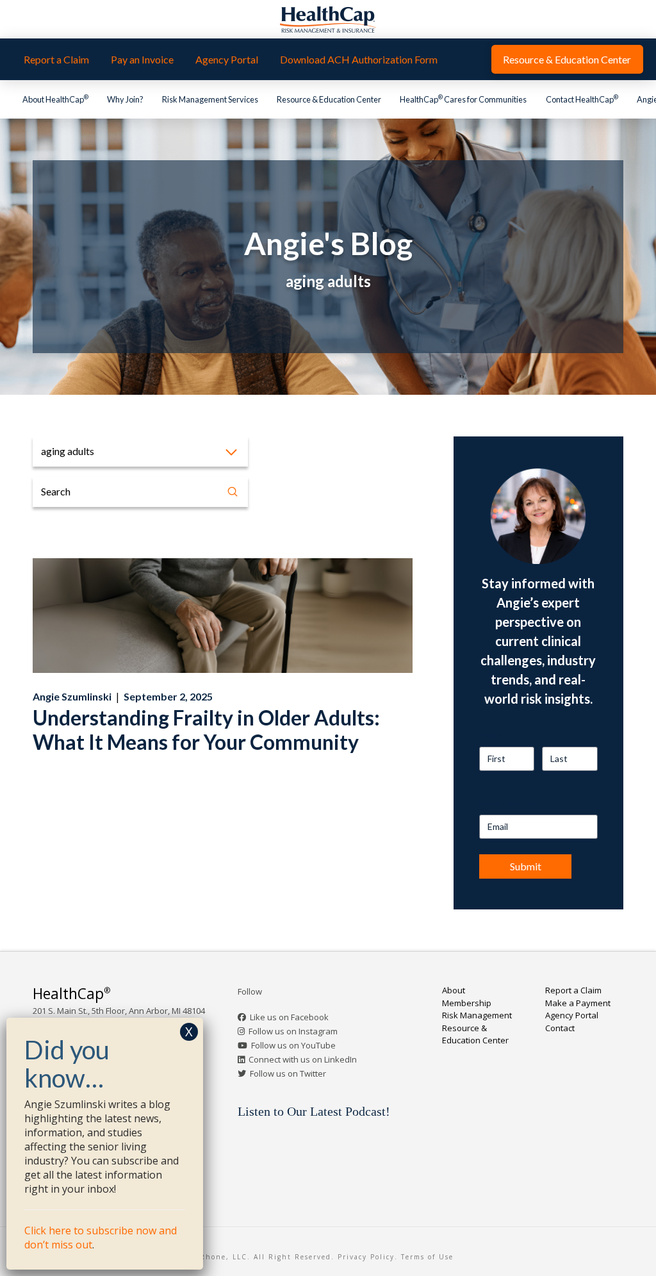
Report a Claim (573, 990)
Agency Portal (571, 1015)
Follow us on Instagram (293, 1031)
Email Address (507, 802)
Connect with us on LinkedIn (303, 1059)
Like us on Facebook (289, 1017)
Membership (466, 1003)
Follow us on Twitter (288, 1073)
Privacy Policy (366, 1256)
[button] (140, 451)
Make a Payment (578, 1003)
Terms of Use (427, 1256)
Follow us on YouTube (293, 1045)
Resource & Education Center (475, 1034)
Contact (560, 1028)
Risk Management (477, 1015)
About (453, 990)
